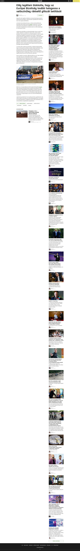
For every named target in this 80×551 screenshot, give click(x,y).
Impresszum (31, 545)
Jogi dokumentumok (43, 545)
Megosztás (40, 15)
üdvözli (30, 24)
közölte (40, 87)
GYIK (22, 545)
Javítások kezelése (36, 545)
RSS (52, 545)
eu (18, 15)
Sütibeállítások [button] (55, 545)
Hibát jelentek (26, 545)
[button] (17, 103)
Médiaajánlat (49, 545)
